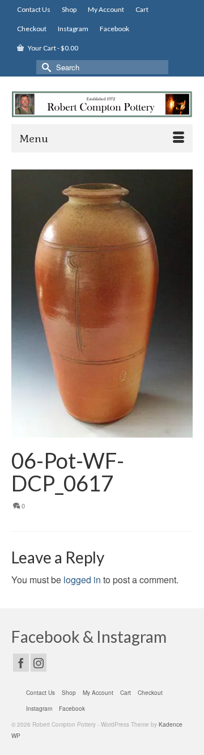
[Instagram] (38, 663)
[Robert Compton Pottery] (102, 104)
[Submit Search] (44, 67)
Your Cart (52, 48)
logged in (82, 579)
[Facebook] (21, 663)
